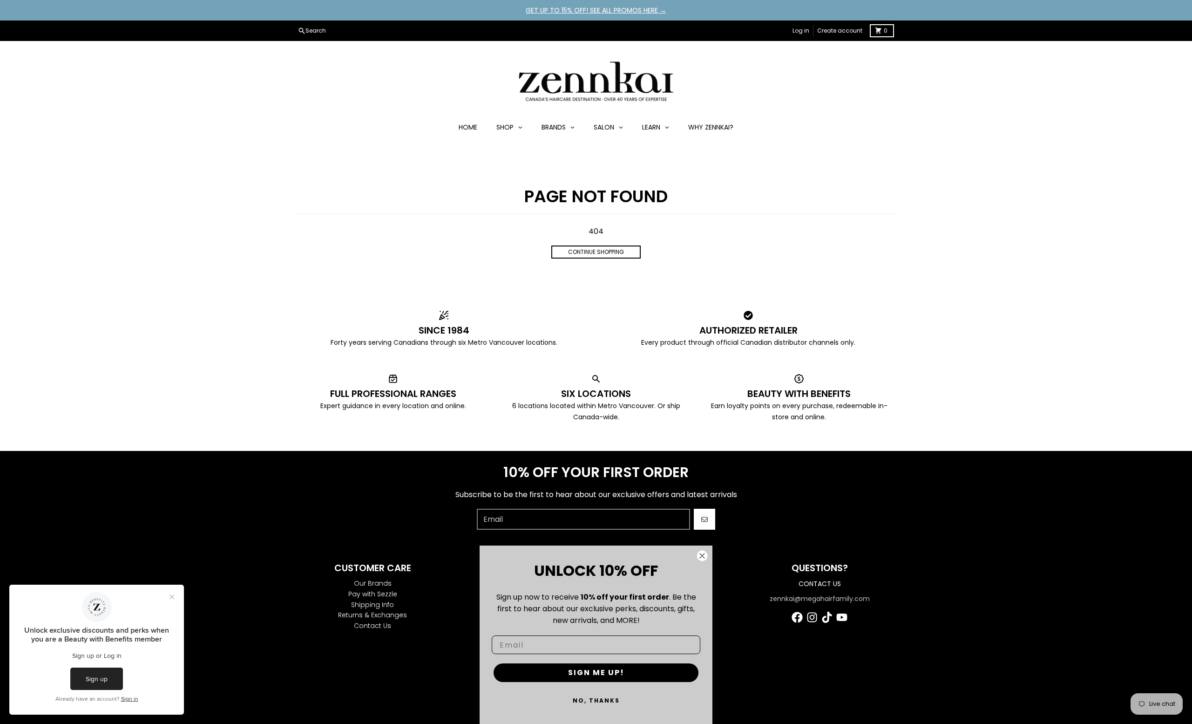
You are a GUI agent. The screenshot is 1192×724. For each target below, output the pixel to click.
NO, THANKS (596, 700)
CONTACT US (820, 583)
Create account (839, 30)
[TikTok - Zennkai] (827, 617)
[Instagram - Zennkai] (812, 617)
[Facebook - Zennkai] (797, 617)
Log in (800, 30)
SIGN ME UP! (596, 672)
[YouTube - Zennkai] (841, 617)
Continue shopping (596, 252)
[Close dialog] (702, 555)
